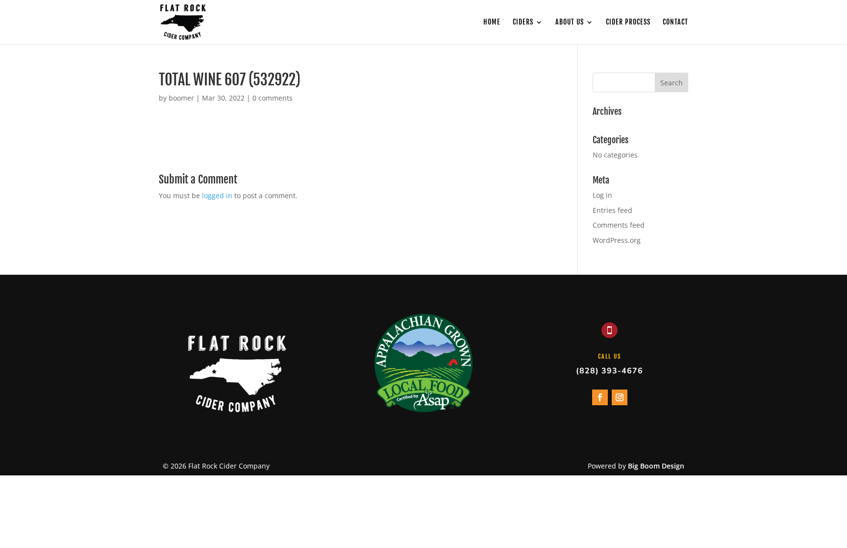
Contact (675, 22)
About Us (569, 22)
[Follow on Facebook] (600, 397)
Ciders (523, 22)
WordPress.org (617, 240)
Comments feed (619, 225)
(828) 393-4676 (609, 370)
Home (491, 22)
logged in (217, 195)
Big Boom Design (656, 465)
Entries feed (612, 210)
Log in (602, 195)
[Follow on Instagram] (619, 397)
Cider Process (628, 22)
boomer (181, 98)
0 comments (272, 98)
